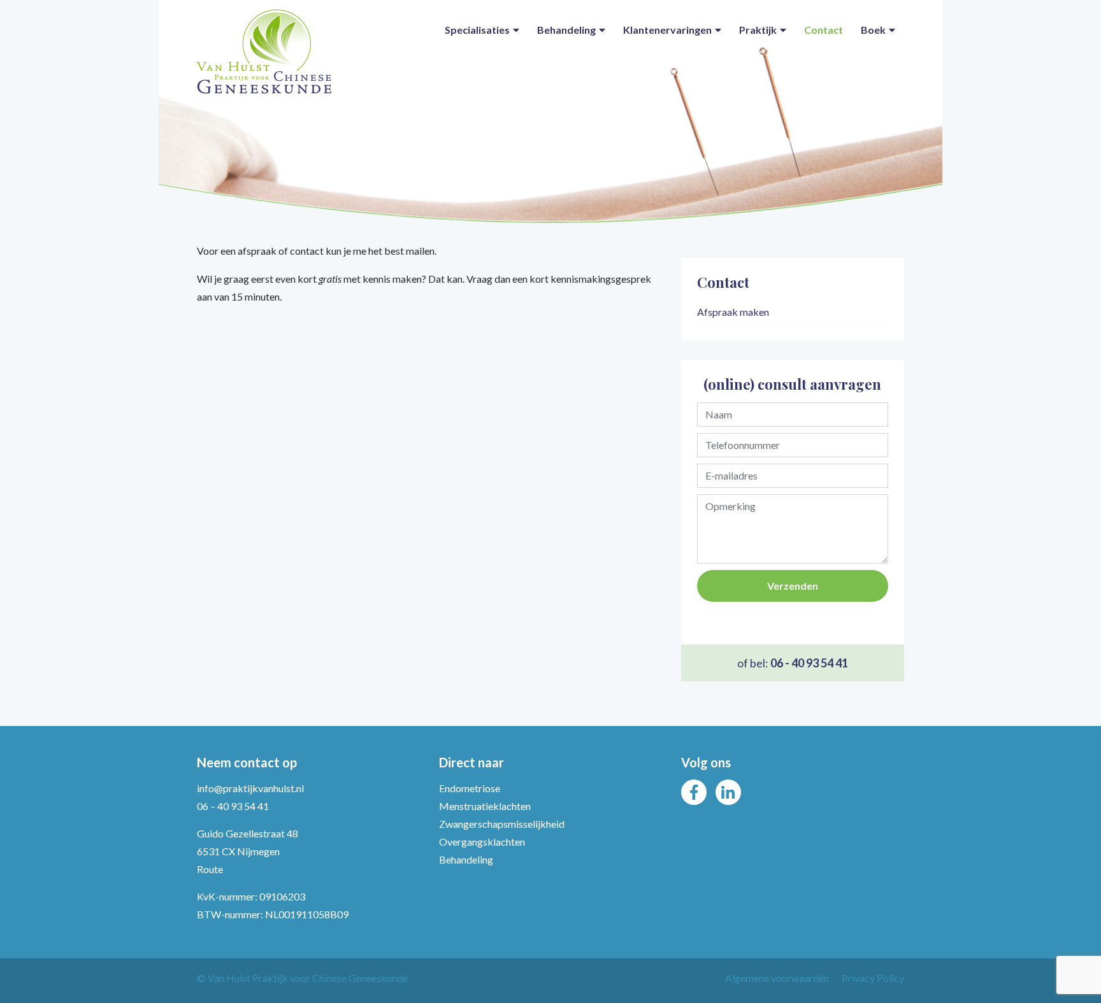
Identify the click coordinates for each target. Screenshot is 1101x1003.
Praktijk (758, 30)
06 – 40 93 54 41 (233, 806)
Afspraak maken (733, 312)
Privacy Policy (873, 978)
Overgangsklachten (482, 842)
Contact (823, 30)
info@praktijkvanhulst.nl (250, 788)
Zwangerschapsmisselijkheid (502, 824)
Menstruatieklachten (485, 806)
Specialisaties (477, 30)
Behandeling (566, 30)
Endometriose (469, 788)
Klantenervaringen (667, 30)
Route (210, 869)
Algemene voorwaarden (777, 978)
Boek (873, 30)
